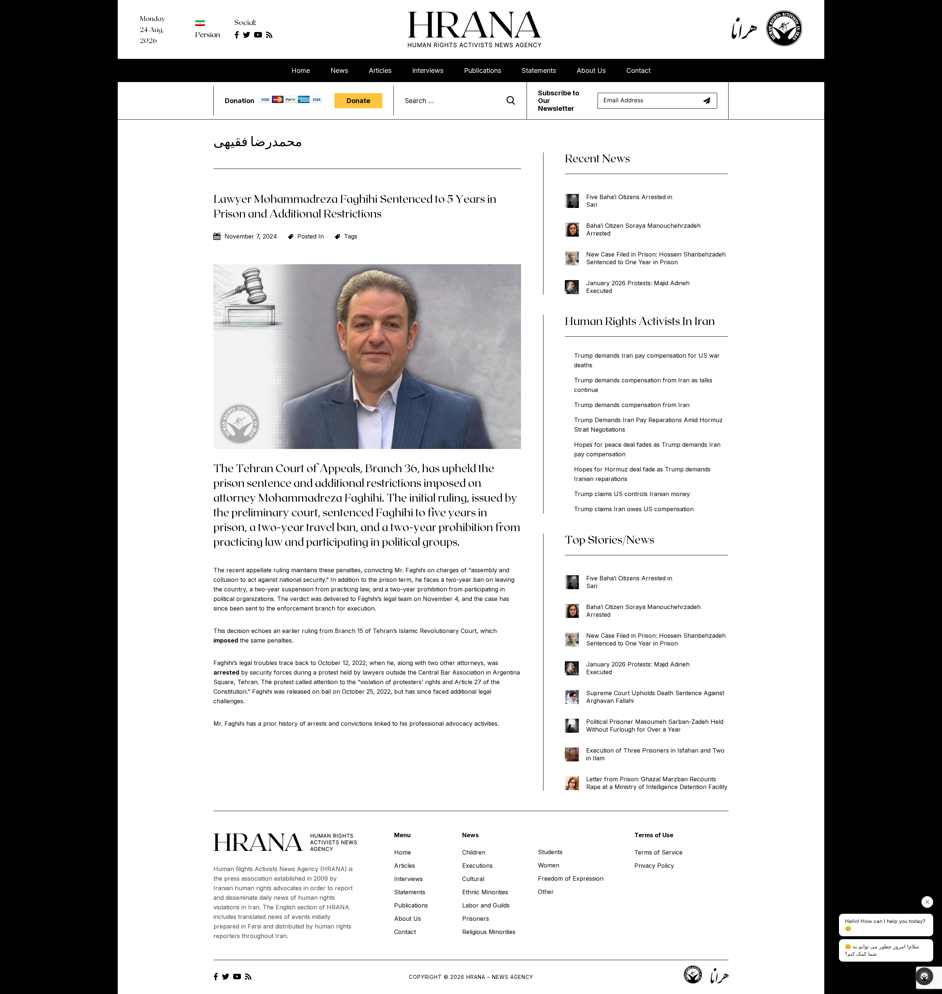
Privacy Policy (654, 865)
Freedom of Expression (570, 878)
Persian (207, 34)
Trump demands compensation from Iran (632, 404)
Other (546, 891)
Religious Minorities (489, 931)
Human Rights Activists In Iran (640, 320)
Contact (638, 70)
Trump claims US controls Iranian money (632, 494)
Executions (477, 865)
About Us (591, 70)
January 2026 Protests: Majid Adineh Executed (638, 286)
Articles (380, 70)
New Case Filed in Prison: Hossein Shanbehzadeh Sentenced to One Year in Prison (656, 258)
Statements (539, 70)
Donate (358, 101)
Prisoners (475, 918)
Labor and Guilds (486, 905)
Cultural (473, 878)
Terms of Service (658, 852)
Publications (482, 70)
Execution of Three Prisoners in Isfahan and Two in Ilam (655, 754)
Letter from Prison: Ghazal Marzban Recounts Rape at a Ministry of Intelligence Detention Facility (656, 782)
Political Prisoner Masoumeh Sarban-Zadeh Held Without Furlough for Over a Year (654, 725)
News (339, 70)
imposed (225, 640)
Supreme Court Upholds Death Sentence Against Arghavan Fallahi (655, 696)
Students (550, 852)
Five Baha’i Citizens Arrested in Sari (629, 200)
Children (473, 852)
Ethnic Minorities (485, 892)
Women (548, 865)
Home (300, 70)
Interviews (427, 70)
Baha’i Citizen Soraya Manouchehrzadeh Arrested (643, 229)
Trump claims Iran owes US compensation (634, 509)
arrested (226, 672)
